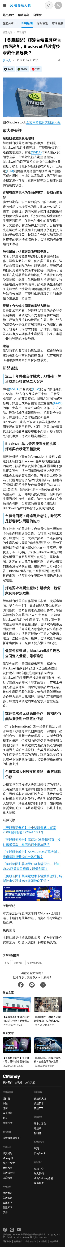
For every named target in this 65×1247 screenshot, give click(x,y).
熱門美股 (8, 15)
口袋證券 (7, 1177)
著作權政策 (30, 1241)
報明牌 (37, 1133)
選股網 (37, 1128)
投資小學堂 (9, 1163)
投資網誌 (7, 1153)
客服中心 (39, 1168)
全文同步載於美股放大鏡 (43, 122)
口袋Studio (40, 1153)
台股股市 (7, 1192)
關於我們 (7, 1082)
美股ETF (7, 1207)
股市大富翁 (40, 1123)
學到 (36, 1148)
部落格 (19, 1082)
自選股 (37, 15)
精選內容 (23, 15)
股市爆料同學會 (11, 1138)
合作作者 (7, 1122)
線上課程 (7, 1113)
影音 (5, 1117)
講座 (5, 1108)
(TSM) (10, 171)
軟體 (5, 1103)
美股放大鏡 (9, 1172)
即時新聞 (21, 32)
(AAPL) (57, 403)
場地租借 (39, 1183)
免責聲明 (54, 1241)
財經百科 (7, 1167)
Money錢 (8, 1158)
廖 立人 (7, 60)
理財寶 (6, 1098)
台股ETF (7, 1202)
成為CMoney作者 (43, 1178)
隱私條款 (7, 1241)
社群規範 (43, 1241)
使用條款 (18, 1241)
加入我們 (30, 1082)
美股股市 (7, 1197)
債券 (5, 1212)
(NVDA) (36, 152)
